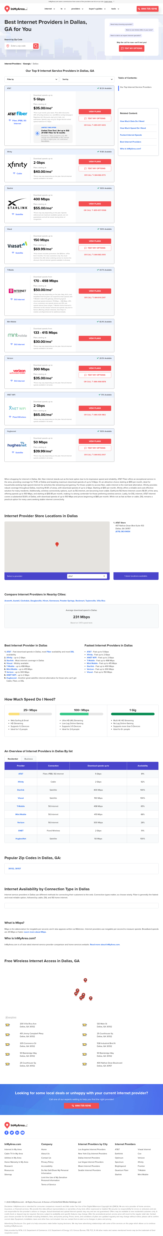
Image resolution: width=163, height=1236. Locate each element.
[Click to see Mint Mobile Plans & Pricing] (17, 335)
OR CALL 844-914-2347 (95, 297)
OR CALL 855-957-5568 (95, 210)
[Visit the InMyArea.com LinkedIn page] (17, 1133)
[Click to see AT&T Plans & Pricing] (17, 114)
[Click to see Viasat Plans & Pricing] (17, 245)
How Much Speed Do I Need (133, 128)
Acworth (8, 600)
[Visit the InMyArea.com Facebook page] (6, 1133)
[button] (57, 544)
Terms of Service (48, 1184)
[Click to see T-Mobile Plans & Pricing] (17, 291)
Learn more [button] (108, 2)
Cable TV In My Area (13, 1153)
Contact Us (46, 1158)
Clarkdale (25, 600)
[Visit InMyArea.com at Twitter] (12, 1133)
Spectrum (119, 1162)
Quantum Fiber (121, 1170)
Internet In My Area (13, 1149)
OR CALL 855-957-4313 (95, 125)
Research (8, 1166)
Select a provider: (15, 576)
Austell (16, 600)
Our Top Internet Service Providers (136, 87)
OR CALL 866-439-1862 (95, 415)
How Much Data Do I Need (132, 121)
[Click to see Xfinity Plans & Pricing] (17, 165)
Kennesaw (54, 600)
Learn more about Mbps (35, 932)
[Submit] (36, 46)
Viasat (9, 663)
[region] (81, 993)
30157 (18, 868)
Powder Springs (67, 600)
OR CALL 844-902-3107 (95, 455)
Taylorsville (90, 600)
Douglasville (36, 600)
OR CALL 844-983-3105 (95, 255)
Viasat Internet (144, 1149)
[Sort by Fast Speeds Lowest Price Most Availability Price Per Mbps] (87, 79)
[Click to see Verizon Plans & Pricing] (17, 371)
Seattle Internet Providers (89, 1170)
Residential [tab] (13, 759)
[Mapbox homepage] (10, 1017)
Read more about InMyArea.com (105, 944)
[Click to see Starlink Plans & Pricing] (17, 204)
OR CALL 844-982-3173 (95, 175)
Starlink (10, 660)
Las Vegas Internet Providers (90, 1162)
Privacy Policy (47, 1162)
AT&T (8, 652)
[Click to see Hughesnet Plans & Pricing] (17, 445)
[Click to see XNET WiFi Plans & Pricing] (17, 408)
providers (76, 9)
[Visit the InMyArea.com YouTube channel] (23, 1133)
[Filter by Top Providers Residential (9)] (31, 79)
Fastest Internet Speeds (131, 135)
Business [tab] (28, 759)
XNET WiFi (11, 675)
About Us (45, 1153)
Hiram (45, 600)
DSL (72, 652)
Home (44, 1149)
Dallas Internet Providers (89, 1158)
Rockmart (80, 600)
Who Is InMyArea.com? (130, 148)
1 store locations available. (136, 576)
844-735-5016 (149, 8)
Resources (9, 1170)
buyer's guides (96, 9)
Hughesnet (11, 678)
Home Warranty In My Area (16, 1162)
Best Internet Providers (130, 142)
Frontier (141, 1166)
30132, (11, 868)
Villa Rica (101, 600)
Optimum (119, 1158)
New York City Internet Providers (92, 1153)
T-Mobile (10, 666)
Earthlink (119, 1153)
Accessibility (46, 1166)
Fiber (49, 652)
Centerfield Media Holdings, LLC (66, 1202)
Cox (139, 1153)
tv (62, 9)
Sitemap (8, 1174)
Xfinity (9, 657)
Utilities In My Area (12, 1158)
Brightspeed (120, 1166)
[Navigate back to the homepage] (15, 9)
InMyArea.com (17, 1202)
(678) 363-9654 (123, 531)
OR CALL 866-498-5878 (95, 382)
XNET (20, 830)
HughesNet (21, 838)
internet (48, 9)
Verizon (9, 672)
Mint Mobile (11, 669)
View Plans (95, 111)
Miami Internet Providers (89, 1166)
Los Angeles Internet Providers (91, 1149)
